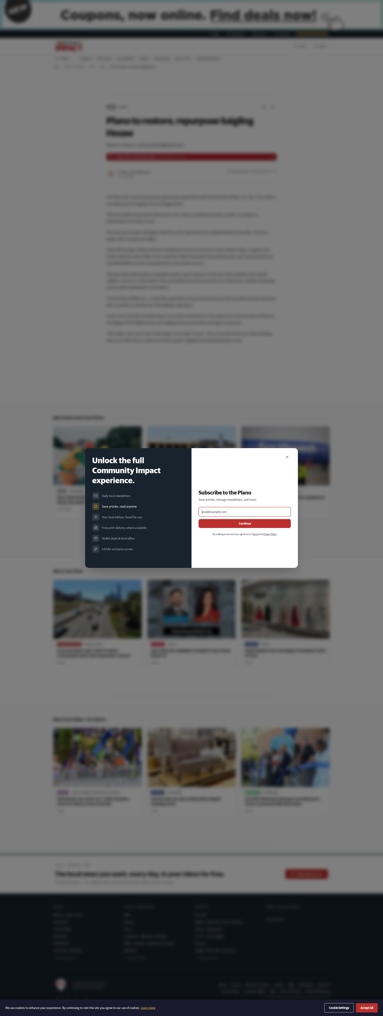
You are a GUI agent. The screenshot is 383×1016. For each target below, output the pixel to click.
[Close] (287, 457)
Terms (255, 534)
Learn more (148, 1008)
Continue (245, 523)
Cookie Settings (339, 1008)
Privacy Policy (269, 534)
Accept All (366, 1008)
